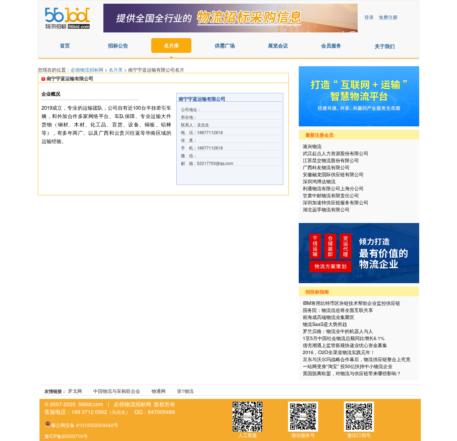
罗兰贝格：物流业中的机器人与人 (338, 331)
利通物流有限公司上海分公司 (333, 188)
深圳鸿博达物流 (319, 181)
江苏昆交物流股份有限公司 (331, 160)
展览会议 (278, 45)
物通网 (159, 391)
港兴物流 (312, 146)
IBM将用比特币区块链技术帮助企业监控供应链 (351, 303)
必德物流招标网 (88, 69)
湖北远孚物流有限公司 (326, 209)
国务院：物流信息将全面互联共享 (338, 310)
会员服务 (331, 45)
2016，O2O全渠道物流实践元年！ (339, 352)
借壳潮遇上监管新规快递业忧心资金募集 (345, 345)
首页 (65, 45)
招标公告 (118, 45)
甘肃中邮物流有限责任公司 (331, 195)
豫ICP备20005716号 (66, 436)
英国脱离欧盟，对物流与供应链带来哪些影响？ (352, 373)
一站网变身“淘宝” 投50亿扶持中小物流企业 (347, 366)
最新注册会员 (319, 134)
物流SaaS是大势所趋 (325, 324)
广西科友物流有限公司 (326, 167)
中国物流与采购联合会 (116, 391)
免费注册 (388, 17)
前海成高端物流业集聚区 (328, 317)
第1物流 (185, 391)
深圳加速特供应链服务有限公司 (335, 202)
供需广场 (225, 45)
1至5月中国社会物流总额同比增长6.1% (343, 338)
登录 (369, 17)
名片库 (171, 45)
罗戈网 (75, 391)
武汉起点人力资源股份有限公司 (335, 153)
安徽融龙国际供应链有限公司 (333, 174)
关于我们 (385, 46)
